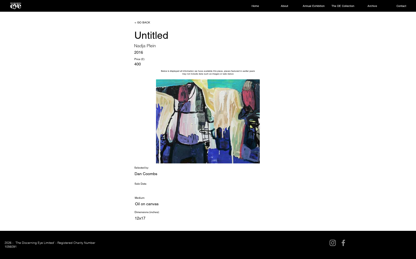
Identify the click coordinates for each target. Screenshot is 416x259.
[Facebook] (343, 243)
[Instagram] (332, 243)
